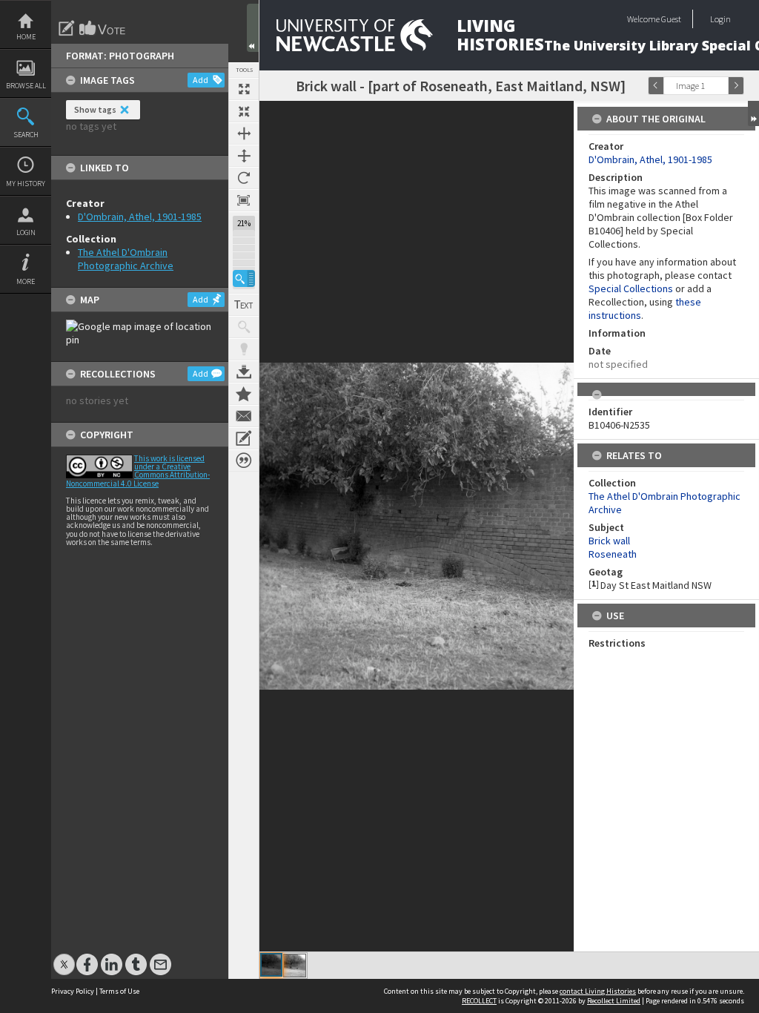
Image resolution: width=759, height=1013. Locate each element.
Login (26, 232)
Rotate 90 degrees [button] (244, 178)
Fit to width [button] (244, 133)
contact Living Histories (598, 991)
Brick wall (609, 540)
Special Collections (631, 288)
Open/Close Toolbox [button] (253, 28)
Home (26, 37)
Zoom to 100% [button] (244, 200)
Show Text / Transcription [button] (244, 305)
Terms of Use (119, 991)
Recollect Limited (613, 1001)
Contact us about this (244, 416)
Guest (671, 18)
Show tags (95, 109)
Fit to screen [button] (244, 111)
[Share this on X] (64, 957)
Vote (103, 28)
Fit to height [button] (244, 156)
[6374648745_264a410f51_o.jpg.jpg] (271, 965)
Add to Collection (244, 394)
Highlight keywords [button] (244, 349)
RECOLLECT (479, 1001)
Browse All (26, 85)
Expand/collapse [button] (753, 113)
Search (26, 134)
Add (200, 79)
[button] (244, 278)
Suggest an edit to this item (67, 28)
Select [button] (720, 85)
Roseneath (613, 554)
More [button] (25, 281)
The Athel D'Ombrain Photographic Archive (125, 258)
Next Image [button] (736, 85)
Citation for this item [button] (244, 460)
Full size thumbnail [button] (244, 89)
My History (25, 183)
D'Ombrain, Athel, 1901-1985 (140, 216)
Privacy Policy (72, 991)
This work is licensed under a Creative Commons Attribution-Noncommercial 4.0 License (138, 471)
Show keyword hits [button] (244, 327)
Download (244, 371)
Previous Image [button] (656, 85)
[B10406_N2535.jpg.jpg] (294, 965)
